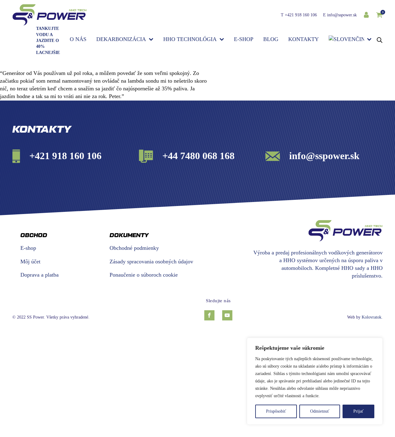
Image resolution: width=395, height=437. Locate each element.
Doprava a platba (58, 275)
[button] (379, 14)
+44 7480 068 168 (198, 155)
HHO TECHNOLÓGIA (190, 39)
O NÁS (78, 39)
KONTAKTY (303, 39)
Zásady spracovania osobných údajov (151, 261)
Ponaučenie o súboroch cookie (144, 275)
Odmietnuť (319, 411)
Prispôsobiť (276, 411)
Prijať (358, 411)
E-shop (28, 248)
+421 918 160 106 (301, 15)
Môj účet (30, 261)
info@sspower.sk (342, 15)
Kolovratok (371, 317)
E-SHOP (243, 39)
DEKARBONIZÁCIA (121, 39)
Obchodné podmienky (134, 248)
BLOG (270, 39)
